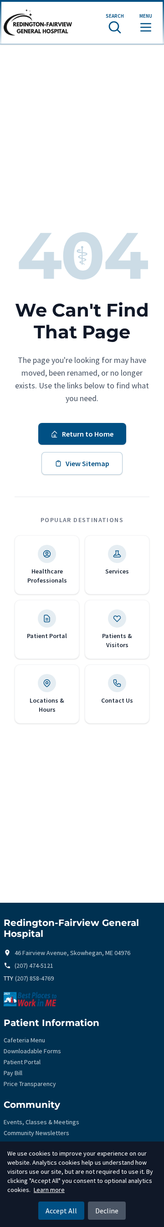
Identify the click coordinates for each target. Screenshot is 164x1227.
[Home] (38, 22)
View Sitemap (87, 463)
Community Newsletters (36, 1133)
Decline (106, 1210)
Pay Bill (13, 1073)
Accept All (61, 1210)
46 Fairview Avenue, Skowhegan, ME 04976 (72, 953)
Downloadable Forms (32, 1051)
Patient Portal (22, 1062)
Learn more (49, 1190)
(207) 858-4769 (34, 978)
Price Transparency (30, 1084)
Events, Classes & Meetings (41, 1122)
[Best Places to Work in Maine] (82, 999)
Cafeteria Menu (24, 1040)
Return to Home (87, 433)
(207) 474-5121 (34, 965)
